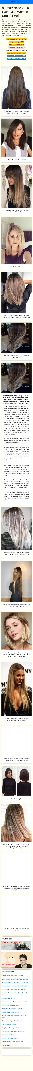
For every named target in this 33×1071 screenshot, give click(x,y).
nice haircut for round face (16, 47)
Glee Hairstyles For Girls (9, 998)
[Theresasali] (16, 945)
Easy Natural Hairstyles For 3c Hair (12, 1028)
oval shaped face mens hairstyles (16, 56)
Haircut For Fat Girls (8, 1034)
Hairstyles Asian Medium (9, 1024)
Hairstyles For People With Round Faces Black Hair (15, 994)
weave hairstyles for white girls (16, 58)
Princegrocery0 (16, 1)
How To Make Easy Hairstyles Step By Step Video (14, 1016)
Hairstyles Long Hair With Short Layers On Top (15, 982)
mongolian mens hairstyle (16, 44)
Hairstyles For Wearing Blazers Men (12, 1041)
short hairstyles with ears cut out (16, 53)
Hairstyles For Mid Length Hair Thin (12, 975)
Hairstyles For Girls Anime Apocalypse (13, 1031)
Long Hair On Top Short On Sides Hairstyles (15, 979)
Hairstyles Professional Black (10, 1005)
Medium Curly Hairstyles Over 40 (11, 1012)
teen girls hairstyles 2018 (16, 42)
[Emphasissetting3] (16, 960)
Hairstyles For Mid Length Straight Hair (13, 989)
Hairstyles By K (6, 1045)
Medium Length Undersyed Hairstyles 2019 (14, 986)
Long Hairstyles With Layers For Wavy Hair (14, 1001)
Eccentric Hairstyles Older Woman (12, 1021)
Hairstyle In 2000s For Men (10, 1038)
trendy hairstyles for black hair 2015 (16, 50)
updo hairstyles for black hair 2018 (16, 39)
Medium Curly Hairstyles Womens (12, 1008)
